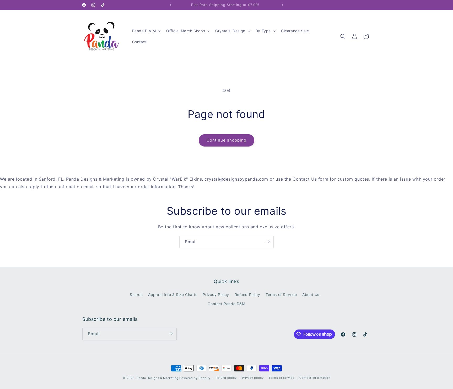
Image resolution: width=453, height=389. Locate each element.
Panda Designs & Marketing (158, 378)
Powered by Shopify (195, 378)
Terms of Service (281, 294)
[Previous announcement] (170, 5)
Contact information (314, 378)
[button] (146, 30)
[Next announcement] (282, 5)
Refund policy (226, 378)
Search (136, 294)
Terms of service (281, 378)
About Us (310, 294)
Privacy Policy (216, 294)
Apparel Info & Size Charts (172, 294)
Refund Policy (247, 294)
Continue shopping (226, 140)
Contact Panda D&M (226, 303)
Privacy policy (253, 378)
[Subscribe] (267, 242)
